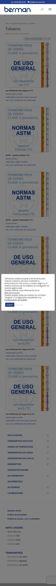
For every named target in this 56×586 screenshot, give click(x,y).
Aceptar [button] (10, 304)
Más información (12, 292)
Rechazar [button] (19, 305)
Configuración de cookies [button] (16, 299)
